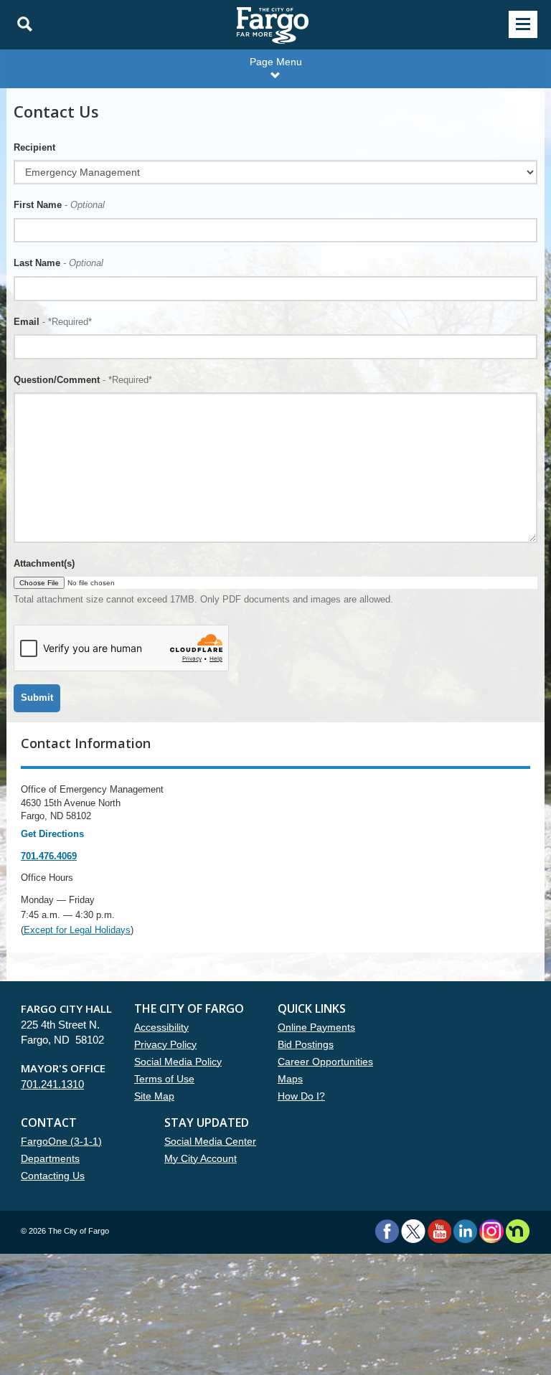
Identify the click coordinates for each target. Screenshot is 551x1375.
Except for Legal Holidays (77, 930)
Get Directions (52, 833)
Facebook (387, 1231)
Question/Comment (83, 379)
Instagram (491, 1231)
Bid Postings (306, 1044)
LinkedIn (465, 1231)
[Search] (20, 24)
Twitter (413, 1231)
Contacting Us (53, 1175)
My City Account (200, 1158)
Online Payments (316, 1027)
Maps (290, 1079)
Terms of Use (164, 1079)
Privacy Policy (165, 1044)
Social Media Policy (178, 1061)
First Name (59, 204)
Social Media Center (210, 1141)
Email (53, 321)
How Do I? (301, 1096)
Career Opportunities (325, 1061)
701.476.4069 (49, 856)
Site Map (154, 1096)
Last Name (58, 262)
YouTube (439, 1231)
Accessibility (161, 1027)
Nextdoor (517, 1231)
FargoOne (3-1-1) (61, 1141)
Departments (50, 1158)
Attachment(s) (44, 563)
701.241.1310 (52, 1084)
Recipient (34, 147)
